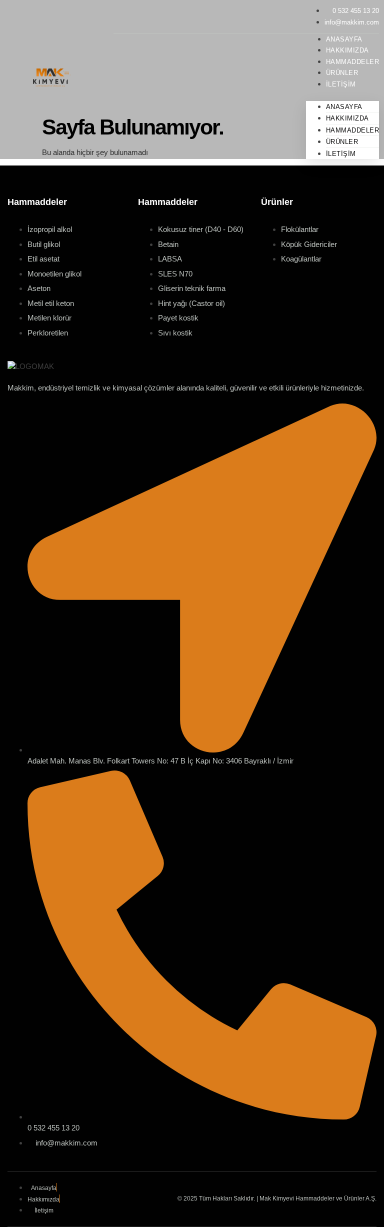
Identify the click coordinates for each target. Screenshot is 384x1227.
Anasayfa (344, 106)
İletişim (341, 84)
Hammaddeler (353, 130)
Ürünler (342, 142)
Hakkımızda (347, 118)
